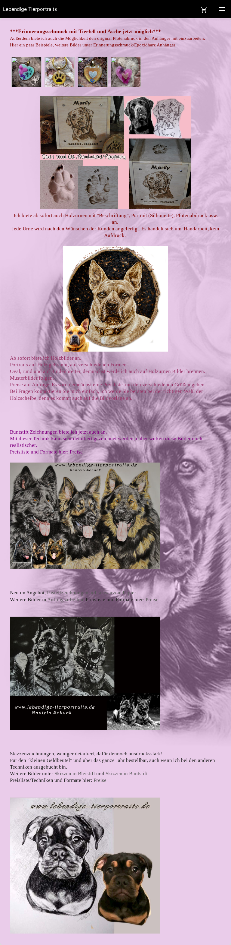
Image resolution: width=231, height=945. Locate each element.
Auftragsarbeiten (65, 599)
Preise (77, 452)
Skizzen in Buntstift (127, 773)
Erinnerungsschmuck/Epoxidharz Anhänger (134, 45)
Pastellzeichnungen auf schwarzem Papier (91, 593)
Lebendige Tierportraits (30, 9)
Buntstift (20, 432)
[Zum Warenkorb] (204, 9)
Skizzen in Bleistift (74, 773)
